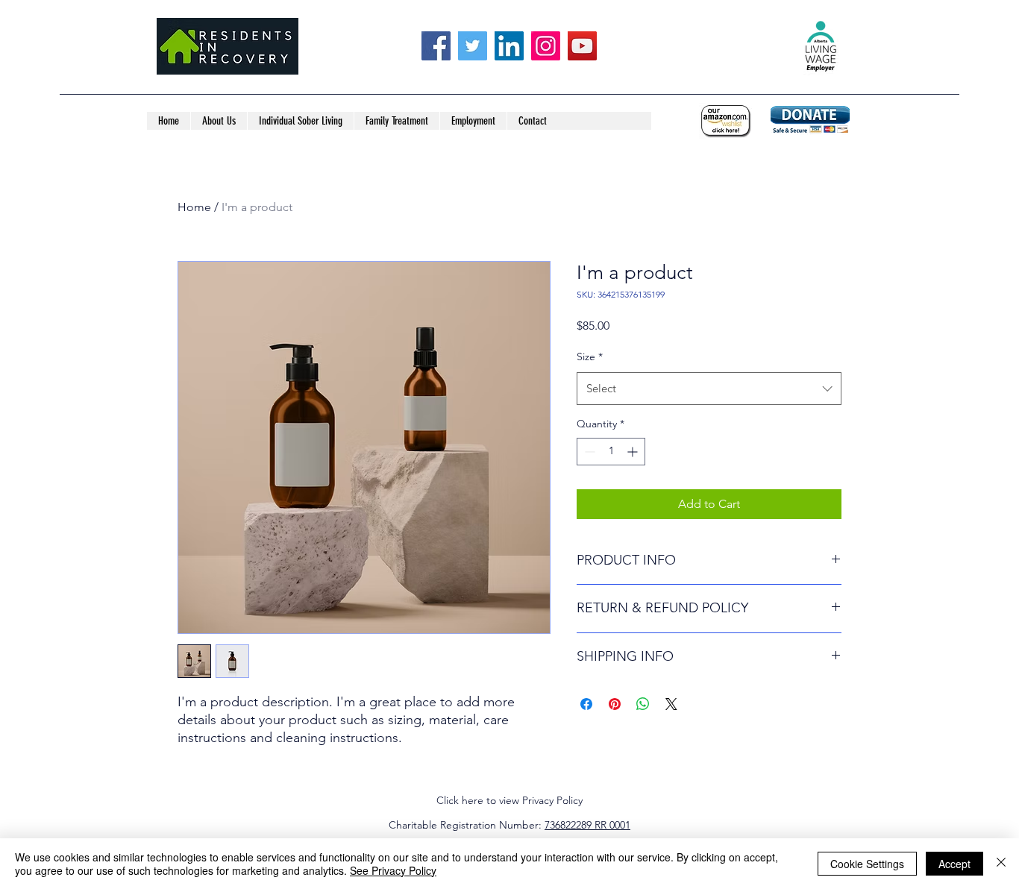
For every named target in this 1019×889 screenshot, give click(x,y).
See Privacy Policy (393, 870)
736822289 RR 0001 (587, 825)
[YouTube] (582, 45)
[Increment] (633, 452)
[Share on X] (671, 704)
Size (590, 356)
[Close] (1001, 863)
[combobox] (709, 388)
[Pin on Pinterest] (615, 704)
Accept (954, 863)
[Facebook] (436, 45)
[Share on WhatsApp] (643, 704)
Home (194, 207)
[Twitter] (472, 45)
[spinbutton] (611, 452)
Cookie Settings (867, 863)
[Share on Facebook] (586, 704)
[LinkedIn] (509, 45)
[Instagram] (545, 45)
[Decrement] (588, 452)
